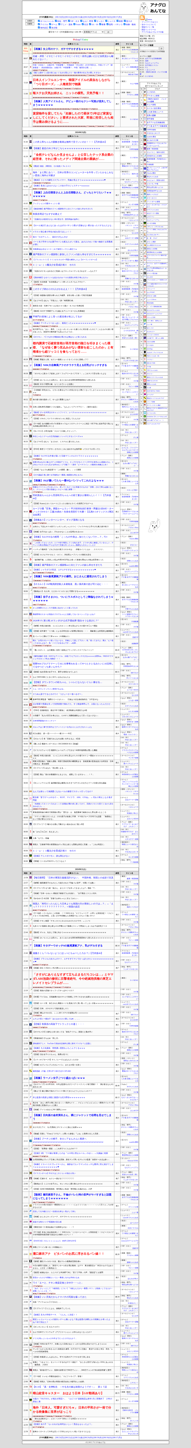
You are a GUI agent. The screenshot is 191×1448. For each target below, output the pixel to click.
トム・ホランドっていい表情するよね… (49, 689)
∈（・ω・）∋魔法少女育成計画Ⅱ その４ (54, 851)
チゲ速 (149, 366)
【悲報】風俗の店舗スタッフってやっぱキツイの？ (53, 991)
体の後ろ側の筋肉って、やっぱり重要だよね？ (51, 400)
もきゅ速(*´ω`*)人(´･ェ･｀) (155, 420)
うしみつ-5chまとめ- (130, 360)
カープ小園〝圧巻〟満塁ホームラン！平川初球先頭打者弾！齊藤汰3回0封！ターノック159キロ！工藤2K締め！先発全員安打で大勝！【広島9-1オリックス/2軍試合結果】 (73, 511)
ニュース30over (151, 299)
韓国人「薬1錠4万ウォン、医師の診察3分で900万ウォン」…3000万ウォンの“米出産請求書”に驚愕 (72, 1370)
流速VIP (135, 637)
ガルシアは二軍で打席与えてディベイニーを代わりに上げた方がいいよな (62, 727)
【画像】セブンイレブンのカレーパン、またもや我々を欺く (57, 1065)
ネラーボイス (133, 684)
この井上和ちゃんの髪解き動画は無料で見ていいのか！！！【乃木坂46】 (70, 142)
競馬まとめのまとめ (131, 1060)
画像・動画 (131, 24)
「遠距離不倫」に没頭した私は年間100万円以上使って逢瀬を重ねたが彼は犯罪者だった (68, 560)
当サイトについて (149, 24)
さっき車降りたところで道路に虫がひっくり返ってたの (55, 608)
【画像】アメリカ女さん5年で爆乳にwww (49, 1110)
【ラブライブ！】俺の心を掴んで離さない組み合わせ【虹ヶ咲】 (59, 824)
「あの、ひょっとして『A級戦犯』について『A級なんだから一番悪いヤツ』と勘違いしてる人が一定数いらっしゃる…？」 (73, 1289)
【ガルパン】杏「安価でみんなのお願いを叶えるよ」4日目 (56, 739)
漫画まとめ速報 (132, 458)
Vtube (78, 24)
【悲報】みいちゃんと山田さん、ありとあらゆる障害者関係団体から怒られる (64, 380)
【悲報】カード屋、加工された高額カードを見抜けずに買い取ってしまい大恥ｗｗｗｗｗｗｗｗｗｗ (73, 1003)
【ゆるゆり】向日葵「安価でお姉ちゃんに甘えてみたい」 (56, 898)
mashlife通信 (133, 566)
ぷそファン (150, 216)
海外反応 (44, 28)
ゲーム (54, 24)
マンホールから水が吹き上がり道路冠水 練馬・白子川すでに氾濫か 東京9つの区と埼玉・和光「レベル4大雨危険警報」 (73, 1350)
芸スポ (129, 21)
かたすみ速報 (133, 711)
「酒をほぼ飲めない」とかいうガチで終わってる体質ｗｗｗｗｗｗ (60, 1419)
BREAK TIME (133, 74)
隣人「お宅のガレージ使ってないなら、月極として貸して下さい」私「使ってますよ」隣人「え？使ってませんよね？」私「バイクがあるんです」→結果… (73, 641)
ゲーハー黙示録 (152, 273)
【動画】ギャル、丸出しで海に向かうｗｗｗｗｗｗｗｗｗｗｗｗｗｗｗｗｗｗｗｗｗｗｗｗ (69, 932)
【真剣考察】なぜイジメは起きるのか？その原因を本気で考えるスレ (60, 278)
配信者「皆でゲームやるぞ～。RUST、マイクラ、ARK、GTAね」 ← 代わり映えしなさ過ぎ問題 (72, 798)
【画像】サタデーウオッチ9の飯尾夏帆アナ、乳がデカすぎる (68, 945)
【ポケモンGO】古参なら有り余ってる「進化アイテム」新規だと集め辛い (63, 1032)
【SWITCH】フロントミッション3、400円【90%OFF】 (55, 1241)
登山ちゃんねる (132, 1298)
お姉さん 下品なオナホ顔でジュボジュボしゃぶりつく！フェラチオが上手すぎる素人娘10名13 (70, 526)
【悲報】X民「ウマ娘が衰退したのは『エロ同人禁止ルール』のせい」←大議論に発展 (70, 1153)
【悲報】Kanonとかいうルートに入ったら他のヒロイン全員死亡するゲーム (63, 503)
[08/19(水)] (98, 17)
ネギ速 (135, 284)
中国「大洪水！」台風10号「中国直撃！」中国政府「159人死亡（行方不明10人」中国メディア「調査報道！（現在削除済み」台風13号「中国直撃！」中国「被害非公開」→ (73, 66)
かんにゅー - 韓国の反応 (156, 180)
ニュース (111, 21)
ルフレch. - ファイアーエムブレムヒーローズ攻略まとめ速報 (130, 450)
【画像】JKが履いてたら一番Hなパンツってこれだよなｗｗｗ (68, 480)
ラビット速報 (133, 386)
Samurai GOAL (133, 1160)
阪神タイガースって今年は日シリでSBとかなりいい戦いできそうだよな (62, 1432)
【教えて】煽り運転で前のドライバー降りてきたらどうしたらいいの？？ (62, 1091)
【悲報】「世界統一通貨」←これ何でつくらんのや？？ (55, 1149)
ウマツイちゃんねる (131, 1377)
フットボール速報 (153, 201)
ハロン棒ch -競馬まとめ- (154, 321)
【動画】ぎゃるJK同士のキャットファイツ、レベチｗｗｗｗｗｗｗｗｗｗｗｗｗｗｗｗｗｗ (70, 412)
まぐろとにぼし (151, 413)
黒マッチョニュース (131, 763)
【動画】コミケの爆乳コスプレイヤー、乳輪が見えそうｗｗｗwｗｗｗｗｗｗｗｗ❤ (69, 180)
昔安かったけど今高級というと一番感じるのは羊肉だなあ (56, 1277)
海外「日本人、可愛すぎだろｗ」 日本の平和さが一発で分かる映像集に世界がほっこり (72, 1409)
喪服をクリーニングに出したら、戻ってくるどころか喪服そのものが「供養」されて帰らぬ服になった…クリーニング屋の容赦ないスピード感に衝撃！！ (73, 488)
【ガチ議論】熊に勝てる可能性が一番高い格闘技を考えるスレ (58, 475)
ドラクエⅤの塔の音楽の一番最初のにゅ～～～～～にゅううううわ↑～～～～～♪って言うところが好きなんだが (73, 1206)
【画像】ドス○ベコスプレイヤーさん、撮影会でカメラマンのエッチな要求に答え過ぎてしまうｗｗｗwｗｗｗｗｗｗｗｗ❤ (73, 1165)
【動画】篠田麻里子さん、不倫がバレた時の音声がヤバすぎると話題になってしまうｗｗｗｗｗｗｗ (72, 1196)
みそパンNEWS (132, 819)
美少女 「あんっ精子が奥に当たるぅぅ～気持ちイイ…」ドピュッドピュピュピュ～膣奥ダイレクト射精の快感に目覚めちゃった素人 (73, 1104)
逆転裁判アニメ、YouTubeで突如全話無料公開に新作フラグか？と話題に (62, 1043)
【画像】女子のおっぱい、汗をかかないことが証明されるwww (58, 532)
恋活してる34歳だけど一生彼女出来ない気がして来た (54, 1211)
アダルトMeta (133, 307)
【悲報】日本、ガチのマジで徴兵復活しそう (51, 1008)
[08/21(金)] (79, 17)
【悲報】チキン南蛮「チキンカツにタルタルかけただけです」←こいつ (61, 921)
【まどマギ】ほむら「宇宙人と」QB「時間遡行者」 (54, 301)
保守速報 (150, 119)
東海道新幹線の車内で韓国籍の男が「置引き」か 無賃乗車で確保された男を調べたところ (69, 812)
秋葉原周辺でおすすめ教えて (47, 214)
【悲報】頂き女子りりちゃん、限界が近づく (51, 1054)
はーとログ (134, 1223)
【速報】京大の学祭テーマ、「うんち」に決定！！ (55, 1315)
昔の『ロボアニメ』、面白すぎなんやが (50, 237)
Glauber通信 (134, 539)
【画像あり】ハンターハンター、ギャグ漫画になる (58, 520)
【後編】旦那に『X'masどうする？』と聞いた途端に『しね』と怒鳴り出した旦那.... (66, 1134)
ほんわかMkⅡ (133, 250)
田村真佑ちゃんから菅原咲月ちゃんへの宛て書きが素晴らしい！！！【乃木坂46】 (72, 497)
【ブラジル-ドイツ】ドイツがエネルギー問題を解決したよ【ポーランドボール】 (65, 260)
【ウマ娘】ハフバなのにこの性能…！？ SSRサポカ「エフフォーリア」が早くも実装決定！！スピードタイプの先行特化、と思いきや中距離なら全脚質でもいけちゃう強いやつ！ (73, 914)
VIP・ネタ (74, 21)
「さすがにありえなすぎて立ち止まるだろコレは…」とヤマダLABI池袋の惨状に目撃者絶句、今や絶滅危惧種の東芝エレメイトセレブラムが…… (73, 978)
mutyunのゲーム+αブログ (154, 313)
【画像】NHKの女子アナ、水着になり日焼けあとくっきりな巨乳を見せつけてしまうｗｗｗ (70, 1344)
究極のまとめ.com (131, 278)
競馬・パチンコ (116, 24)
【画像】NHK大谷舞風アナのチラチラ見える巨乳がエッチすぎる (70, 365)
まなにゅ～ (134, 545)
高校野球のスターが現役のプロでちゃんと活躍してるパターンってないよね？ (64, 614)
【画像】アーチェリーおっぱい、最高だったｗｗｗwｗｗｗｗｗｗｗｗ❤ (64, 323)
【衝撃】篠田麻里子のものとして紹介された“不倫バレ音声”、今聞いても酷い (64, 883)
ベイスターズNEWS (153, 335)
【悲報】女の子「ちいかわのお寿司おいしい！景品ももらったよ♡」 (63, 1424)
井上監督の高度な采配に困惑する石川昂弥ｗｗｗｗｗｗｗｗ (59, 1097)
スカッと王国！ (132, 490)
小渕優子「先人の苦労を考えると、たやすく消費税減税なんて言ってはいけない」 (66, 716)
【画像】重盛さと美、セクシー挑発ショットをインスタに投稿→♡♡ (60, 359)
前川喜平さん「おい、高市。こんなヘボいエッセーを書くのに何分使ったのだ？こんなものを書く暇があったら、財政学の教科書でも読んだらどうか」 (73, 330)
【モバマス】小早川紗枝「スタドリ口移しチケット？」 (55, 431)
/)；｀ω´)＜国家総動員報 (154, 306)
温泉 (146, 61)
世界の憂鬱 (151, 115)
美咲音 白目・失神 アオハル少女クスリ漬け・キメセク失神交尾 (58, 306)
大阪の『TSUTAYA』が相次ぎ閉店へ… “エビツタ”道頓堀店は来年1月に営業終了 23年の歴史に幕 (72, 1400)
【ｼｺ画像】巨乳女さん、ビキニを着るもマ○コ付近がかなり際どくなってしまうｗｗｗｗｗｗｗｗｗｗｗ (73, 391)
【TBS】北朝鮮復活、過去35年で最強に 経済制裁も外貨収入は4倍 (60, 710)
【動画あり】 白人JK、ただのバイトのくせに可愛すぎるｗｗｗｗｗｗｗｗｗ (63, 591)
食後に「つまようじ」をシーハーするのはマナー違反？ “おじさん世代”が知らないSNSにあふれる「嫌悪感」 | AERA (73, 1363)
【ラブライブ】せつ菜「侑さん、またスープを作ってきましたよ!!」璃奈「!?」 (64, 888)
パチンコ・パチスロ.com (155, 226)
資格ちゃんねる (132, 1262)
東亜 (121, 21)
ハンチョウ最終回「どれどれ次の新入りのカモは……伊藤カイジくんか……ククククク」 (68, 549)
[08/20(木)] (88, 17)
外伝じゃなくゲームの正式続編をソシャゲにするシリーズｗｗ (58, 436)
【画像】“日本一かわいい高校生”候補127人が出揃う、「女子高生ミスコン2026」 (65, 893)
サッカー (100, 21)
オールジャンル (47, 21)
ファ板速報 (134, 862)
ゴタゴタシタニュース (130, 716)
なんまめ (135, 233)
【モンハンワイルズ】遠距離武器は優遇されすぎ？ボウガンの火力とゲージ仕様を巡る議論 (69, 783)
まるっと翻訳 (151, 242)
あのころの (150, 328)
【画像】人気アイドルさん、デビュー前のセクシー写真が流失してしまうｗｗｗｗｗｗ (72, 103)
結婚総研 (135, 643)
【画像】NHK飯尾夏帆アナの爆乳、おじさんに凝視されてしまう (70, 576)
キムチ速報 (134, 83)
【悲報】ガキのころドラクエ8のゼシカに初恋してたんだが (56, 419)
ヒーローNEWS (132, 690)
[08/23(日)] (59, 17)
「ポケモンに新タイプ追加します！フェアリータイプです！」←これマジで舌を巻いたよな (69, 374)
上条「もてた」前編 (41, 838)
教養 (103, 24)
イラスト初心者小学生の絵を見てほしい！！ (52, 232)
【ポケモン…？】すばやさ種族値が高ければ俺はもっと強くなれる (60, 337)
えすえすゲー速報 (131, 839)
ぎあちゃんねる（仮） (130, 338)
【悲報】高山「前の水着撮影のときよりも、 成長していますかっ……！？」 (63, 774)
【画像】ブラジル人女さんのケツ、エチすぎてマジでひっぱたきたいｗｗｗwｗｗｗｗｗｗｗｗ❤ (73, 960)
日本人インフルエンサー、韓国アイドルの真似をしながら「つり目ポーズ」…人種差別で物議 (71, 82)
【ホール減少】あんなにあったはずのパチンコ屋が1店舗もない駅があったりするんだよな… (73, 225)
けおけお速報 (151, 341)
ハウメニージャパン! (154, 260)
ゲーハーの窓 (133, 1207)
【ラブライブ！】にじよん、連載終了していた (51, 1308)
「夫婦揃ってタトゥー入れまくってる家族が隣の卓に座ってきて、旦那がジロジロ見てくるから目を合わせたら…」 (73, 805)
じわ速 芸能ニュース (155, 112)
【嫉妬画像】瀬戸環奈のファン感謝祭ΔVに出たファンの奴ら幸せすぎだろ (63, 209)
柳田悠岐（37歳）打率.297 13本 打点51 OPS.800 (52, 1071)
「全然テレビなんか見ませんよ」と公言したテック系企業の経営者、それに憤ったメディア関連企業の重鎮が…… (73, 156)
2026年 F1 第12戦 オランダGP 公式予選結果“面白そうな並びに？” (66, 620)
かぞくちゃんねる (131, 244)
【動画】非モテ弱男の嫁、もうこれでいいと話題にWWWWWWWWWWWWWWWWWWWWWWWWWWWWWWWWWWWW (62, 385)
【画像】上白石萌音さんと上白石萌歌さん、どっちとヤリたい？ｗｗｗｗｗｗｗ (72, 194)
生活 (86, 24)
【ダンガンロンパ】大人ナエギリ (46, 1327)
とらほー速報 (133, 700)
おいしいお (134, 1420)
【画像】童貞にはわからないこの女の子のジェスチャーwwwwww (61, 186)
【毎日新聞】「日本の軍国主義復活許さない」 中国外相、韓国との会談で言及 (73, 877)
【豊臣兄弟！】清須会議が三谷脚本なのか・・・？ (53, 1227)
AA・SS (94, 24)
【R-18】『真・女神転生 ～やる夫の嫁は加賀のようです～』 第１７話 (70, 1387)
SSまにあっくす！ (131, 302)
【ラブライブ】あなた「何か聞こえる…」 (50, 768)
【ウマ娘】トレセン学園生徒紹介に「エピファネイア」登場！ (58, 1376)
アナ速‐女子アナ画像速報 (157, 126)
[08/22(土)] (69, 17)
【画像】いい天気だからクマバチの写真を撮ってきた (60, 1297)
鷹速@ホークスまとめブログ (155, 398)
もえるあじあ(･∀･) (153, 234)
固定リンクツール (149, 30)
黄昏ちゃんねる (151, 384)
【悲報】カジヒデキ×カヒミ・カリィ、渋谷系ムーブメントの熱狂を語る (62, 555)
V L (146, 67)
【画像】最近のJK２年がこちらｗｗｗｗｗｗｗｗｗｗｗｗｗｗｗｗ (66, 148)
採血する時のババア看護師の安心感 (47, 1222)
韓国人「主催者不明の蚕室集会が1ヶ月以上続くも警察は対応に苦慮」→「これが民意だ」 (69, 844)
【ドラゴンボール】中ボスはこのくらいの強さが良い (54, 1173)
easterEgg (150, 349)
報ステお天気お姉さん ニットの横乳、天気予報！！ (68, 93)
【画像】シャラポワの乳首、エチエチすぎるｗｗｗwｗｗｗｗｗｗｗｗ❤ (64, 570)
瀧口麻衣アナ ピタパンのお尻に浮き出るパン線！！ (68, 1253)
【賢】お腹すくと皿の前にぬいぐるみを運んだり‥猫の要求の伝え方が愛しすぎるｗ (67, 73)
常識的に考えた (132, 813)
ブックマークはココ (150, 22)
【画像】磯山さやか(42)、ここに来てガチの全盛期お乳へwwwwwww (60, 1013)
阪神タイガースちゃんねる (155, 377)
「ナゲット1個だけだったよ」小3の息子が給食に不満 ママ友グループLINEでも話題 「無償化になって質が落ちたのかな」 (72, 817)
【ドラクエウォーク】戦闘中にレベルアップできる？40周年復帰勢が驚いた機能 (65, 750)
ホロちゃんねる (132, 1086)
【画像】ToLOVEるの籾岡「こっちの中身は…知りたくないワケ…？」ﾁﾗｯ (70, 537)
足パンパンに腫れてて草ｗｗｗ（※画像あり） (51, 636)
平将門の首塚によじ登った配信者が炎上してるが (57, 316)
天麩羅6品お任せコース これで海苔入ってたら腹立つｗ (55, 249)
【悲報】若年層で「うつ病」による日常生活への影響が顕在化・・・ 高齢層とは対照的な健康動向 (73, 631)
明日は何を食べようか (130, 1284)
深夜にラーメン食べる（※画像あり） (48, 1247)
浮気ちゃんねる (132, 561)
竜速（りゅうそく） (131, 734)
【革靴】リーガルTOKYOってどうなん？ (49, 861)
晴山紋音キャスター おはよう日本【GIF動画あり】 (68, 1393)
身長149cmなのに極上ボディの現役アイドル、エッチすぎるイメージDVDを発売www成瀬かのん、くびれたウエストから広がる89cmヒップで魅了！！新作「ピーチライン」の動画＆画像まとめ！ (73, 463)
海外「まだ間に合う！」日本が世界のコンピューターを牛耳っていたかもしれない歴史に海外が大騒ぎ (73, 174)
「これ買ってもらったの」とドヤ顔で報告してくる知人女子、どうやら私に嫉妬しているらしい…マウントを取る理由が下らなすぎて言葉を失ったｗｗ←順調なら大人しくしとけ (73, 544)
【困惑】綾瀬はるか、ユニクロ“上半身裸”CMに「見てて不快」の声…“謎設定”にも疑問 (68, 1272)
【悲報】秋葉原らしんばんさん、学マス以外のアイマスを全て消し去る (61, 1357)
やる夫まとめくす (131, 266)
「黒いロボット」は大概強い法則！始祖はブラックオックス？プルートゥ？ (63, 650)
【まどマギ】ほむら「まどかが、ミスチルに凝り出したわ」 (57, 442)
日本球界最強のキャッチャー (44, 721)
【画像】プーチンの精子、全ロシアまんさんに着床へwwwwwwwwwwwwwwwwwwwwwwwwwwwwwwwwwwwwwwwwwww (68, 1140)
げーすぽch (150, 345)
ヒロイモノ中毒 (152, 184)
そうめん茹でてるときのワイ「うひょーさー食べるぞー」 (58, 694)
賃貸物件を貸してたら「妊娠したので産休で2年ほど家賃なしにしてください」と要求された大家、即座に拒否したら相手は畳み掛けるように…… (73, 117)
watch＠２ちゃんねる (130, 632)
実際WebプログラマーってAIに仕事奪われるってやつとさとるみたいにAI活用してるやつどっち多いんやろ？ (73, 665)
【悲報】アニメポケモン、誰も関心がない (51, 856)
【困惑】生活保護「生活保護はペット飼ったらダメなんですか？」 (60, 282)
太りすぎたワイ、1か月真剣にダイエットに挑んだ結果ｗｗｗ (57, 1127)
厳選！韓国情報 (132, 878)
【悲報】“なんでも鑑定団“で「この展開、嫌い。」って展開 (57, 470)
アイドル (44, 24)
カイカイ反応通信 (154, 108)
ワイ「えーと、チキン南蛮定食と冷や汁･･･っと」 (58, 1283)
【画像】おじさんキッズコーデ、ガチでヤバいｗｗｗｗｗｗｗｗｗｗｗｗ (62, 1217)
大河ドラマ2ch (133, 1228)
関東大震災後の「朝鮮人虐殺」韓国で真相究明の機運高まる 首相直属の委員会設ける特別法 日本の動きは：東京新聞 (73, 762)
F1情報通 (135, 621)
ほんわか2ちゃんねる (153, 310)
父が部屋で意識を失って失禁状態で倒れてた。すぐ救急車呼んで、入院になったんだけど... (72, 704)
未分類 (54, 28)
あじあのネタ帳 (152, 140)
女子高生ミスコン (151, 65)
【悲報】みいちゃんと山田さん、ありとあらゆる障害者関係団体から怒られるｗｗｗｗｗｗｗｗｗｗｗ (73, 939)
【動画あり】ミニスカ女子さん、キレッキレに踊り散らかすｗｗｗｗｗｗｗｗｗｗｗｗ (68, 1184)
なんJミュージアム (131, 182)
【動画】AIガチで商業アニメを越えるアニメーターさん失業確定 (59, 311)
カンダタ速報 (133, 204)
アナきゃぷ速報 (132, 95)
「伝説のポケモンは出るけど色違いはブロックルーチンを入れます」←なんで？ (65, 271)
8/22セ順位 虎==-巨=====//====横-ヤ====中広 (52, 733)
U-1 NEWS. (134, 119)
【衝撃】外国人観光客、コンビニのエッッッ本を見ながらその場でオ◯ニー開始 (65, 626)
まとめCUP (134, 533)
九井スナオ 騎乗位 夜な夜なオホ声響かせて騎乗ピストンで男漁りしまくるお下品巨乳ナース (70, 926)
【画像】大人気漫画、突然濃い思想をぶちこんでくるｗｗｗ (59, 1048)
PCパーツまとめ (132, 678)
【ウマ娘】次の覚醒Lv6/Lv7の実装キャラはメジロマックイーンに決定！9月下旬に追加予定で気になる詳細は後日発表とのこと (73, 425)
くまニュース (133, 220)
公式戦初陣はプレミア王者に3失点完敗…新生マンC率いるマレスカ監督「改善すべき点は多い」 (71, 1159)
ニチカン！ (134, 1383)
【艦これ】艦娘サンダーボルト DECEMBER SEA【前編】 (56, 744)
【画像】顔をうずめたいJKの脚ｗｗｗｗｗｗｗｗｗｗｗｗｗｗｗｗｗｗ (61, 968)
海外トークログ (132, 907)
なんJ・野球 (88, 21)
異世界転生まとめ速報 (130, 187)
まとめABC (134, 414)
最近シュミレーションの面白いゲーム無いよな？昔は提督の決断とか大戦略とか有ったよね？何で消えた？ (71, 1320)
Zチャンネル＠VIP (131, 210)
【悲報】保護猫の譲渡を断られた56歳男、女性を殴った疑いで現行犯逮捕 (62, 295)
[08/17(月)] (117, 17)
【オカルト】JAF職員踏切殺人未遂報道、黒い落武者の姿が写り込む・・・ (70, 584)
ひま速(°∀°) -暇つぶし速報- (155, 338)
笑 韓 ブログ (152, 238)
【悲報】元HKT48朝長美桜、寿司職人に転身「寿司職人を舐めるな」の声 (62, 1189)
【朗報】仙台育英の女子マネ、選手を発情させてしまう (55, 672)
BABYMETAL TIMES (153, 391)
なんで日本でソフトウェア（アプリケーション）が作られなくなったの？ (62, 1332)
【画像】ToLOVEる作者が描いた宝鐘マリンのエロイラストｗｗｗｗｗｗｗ (65, 456)
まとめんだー (151, 331)
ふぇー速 (135, 1212)
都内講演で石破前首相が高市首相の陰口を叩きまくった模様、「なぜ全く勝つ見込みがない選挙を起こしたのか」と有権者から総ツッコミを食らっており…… (73, 347)
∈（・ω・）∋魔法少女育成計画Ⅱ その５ (54, 265)
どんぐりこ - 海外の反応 (156, 152)
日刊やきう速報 (132, 722)
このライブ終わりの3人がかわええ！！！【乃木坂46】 (60, 289)
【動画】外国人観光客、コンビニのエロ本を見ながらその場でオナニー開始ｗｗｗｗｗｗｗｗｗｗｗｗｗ (73, 757)
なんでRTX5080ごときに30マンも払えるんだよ (51, 677)
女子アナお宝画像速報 (153, 58)
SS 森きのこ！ (133, 1303)
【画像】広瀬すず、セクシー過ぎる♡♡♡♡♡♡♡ (53, 1178)
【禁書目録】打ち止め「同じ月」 (46, 1038)
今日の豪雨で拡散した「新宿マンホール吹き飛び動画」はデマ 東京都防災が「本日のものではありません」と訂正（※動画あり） (73, 1267)
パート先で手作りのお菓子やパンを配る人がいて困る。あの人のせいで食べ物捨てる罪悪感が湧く (72, 243)
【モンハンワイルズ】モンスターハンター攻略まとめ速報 (130, 784)
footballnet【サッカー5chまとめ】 (157, 416)
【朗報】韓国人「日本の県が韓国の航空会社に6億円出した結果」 (59, 1382)
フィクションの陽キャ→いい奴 (46, 203)
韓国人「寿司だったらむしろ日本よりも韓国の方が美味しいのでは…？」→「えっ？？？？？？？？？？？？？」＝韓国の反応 (73, 905)
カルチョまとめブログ (153, 424)
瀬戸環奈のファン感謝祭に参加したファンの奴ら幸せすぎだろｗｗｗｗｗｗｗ (72, 254)
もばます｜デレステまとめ (155, 352)
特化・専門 (62, 21)
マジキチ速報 (133, 758)
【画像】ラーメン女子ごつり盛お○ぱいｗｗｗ (59, 1078)
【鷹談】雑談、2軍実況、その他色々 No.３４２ (52, 166)
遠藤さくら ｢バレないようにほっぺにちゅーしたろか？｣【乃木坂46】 (68, 953)
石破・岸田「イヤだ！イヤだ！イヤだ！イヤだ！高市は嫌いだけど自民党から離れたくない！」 (73, 58)
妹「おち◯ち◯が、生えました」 (46, 832)
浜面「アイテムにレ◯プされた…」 (47, 1302)
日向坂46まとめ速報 (154, 156)
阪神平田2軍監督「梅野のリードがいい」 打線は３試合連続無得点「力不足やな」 (66, 699)
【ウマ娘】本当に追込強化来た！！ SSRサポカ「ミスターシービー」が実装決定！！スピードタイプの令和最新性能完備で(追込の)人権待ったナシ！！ (73, 1233)
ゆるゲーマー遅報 (131, 238)
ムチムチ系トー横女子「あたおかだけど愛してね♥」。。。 (56, 1019)
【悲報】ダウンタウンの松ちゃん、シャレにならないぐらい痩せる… (67, 682)
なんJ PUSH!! (151, 292)
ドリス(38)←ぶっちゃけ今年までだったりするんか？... (55, 1338)
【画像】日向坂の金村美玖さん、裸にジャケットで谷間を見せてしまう (72, 1117)
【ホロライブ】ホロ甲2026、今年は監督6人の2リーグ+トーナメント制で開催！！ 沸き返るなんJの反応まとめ (73, 1085)
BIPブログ (134, 673)
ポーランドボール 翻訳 (129, 261)
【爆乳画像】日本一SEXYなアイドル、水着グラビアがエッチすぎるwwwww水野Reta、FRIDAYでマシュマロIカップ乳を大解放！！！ (73, 657)
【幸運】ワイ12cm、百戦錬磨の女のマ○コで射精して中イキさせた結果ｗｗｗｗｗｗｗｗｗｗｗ (71, 997)
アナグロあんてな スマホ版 (153, 32)
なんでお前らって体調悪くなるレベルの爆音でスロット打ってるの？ (63, 791)
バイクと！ (150, 359)
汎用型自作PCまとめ (130, 215)
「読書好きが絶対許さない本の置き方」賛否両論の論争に (56, 219)
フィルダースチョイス (130, 550)
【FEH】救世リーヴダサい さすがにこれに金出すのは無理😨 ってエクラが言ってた (66, 449)
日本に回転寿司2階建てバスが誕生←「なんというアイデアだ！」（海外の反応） (65, 407)
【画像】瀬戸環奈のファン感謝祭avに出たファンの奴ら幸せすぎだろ (67, 565)
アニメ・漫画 (66, 24)
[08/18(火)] (107, 17)
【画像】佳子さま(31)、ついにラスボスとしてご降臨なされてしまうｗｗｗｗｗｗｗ (73, 598)
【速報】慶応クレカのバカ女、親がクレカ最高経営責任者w (57, 1261)
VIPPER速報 (133, 149)
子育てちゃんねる (131, 609)
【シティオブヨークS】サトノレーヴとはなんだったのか (56, 1060)
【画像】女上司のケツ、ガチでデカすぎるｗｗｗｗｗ (63, 49)
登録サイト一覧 (148, 27)
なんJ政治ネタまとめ (154, 245)
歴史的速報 (150, 303)
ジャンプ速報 (151, 402)
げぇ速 (135, 437)
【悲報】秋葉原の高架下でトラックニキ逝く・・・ (58, 1024)
